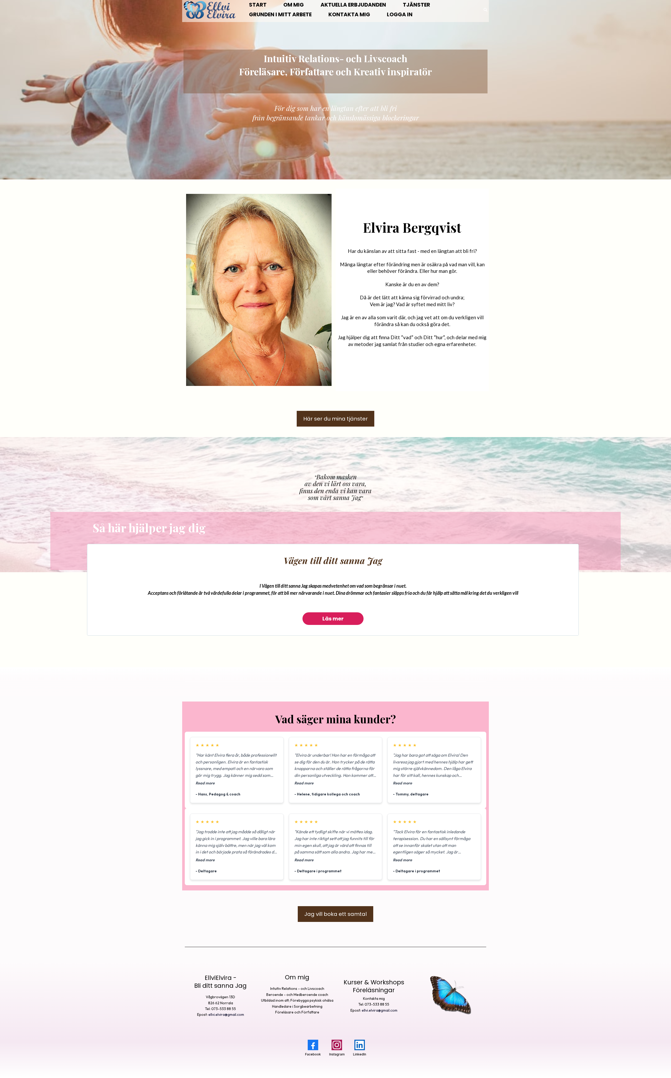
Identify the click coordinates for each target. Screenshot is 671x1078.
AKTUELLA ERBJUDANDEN (353, 4)
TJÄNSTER (416, 4)
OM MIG (293, 4)
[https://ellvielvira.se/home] (209, 9)
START (258, 4)
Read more (205, 783)
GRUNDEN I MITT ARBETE (280, 14)
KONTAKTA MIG (349, 14)
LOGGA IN (400, 14)
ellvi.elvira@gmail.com (226, 1014)
